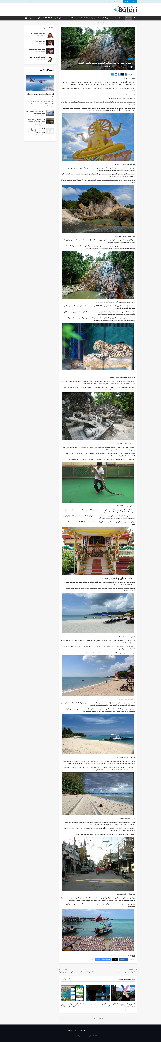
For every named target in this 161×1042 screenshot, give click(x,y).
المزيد (38, 18)
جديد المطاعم (59, 18)
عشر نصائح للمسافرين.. (38, 33)
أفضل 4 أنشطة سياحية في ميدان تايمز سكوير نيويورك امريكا (76, 972)
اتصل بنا (114, 2)
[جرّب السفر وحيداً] (50, 43)
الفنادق (121, 18)
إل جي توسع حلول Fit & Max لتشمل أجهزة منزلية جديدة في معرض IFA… (36, 121)
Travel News (47, 18)
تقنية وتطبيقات (83, 18)
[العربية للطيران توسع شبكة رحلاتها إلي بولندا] (40, 83)
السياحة (128, 18)
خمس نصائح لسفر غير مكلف (36, 49)
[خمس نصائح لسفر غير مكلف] (50, 51)
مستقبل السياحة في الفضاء (37, 57)
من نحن (119, 2)
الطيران (114, 18)
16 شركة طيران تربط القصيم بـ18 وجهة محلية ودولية (35, 112)
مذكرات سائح (71, 18)
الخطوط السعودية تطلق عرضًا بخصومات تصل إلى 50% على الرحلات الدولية (36, 131)
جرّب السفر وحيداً (40, 41)
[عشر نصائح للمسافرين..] (50, 35)
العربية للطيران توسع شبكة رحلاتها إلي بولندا (40, 95)
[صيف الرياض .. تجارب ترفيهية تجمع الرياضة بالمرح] (98, 993)
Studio (74, 1036)
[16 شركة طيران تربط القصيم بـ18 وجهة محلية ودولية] (50, 113)
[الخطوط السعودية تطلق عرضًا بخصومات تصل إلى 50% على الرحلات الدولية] (50, 131)
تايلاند (121, 956)
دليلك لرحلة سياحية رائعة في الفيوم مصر (125, 972)
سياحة (117, 956)
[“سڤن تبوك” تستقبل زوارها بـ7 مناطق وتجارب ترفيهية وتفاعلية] (123, 993)
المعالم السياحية (127, 956)
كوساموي (111, 956)
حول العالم (105, 18)
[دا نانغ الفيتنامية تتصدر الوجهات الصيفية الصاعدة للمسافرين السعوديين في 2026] (72, 993)
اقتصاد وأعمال (95, 18)
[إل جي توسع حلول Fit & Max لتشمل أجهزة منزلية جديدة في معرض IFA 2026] (50, 121)
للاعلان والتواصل (107, 2)
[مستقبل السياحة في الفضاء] (50, 59)
